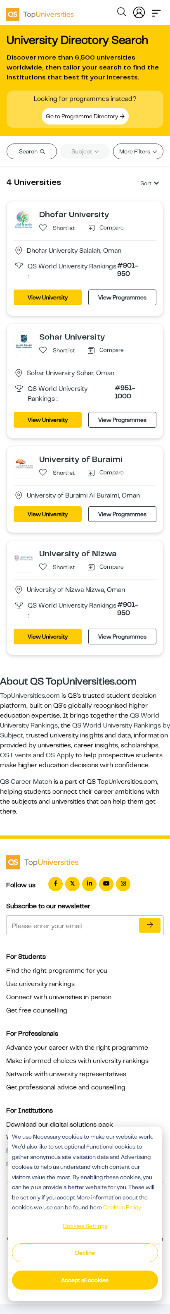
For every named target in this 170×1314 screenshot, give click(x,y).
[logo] (40, 11)
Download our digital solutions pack (59, 1124)
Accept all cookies (85, 1280)
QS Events (15, 755)
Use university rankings (40, 984)
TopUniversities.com (30, 696)
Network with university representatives (66, 1074)
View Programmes (122, 297)
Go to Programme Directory (82, 116)
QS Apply (60, 755)
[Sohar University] (24, 341)
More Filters (135, 151)
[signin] (139, 11)
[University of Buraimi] (24, 464)
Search (29, 151)
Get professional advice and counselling (65, 1087)
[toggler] (156, 11)
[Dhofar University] (24, 219)
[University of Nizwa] (24, 558)
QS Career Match (26, 782)
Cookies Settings (85, 1226)
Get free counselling (36, 1010)
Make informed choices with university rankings (77, 1061)
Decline (85, 1253)
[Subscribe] (150, 925)
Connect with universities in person (58, 997)
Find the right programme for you (56, 971)
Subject (82, 151)
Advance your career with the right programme (77, 1048)
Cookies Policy (122, 1207)
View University (48, 297)
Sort (145, 183)
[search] (121, 13)
